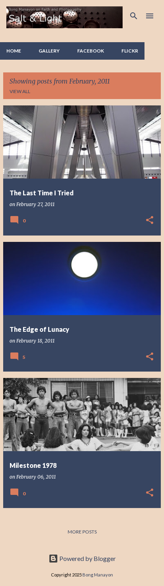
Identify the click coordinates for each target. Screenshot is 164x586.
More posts (82, 532)
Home (13, 51)
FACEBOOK (90, 51)
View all (20, 91)
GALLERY (49, 51)
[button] (149, 220)
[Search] (134, 15)
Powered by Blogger (87, 558)
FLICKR (129, 51)
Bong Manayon (97, 574)
